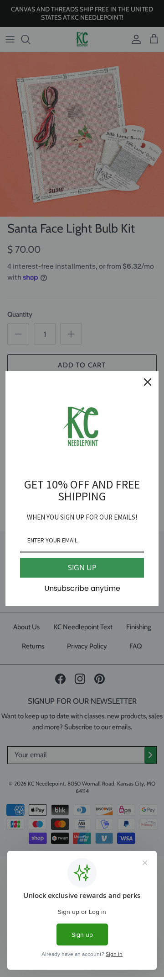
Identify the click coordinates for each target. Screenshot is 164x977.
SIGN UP (82, 568)
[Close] (148, 382)
